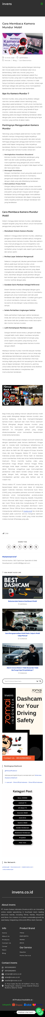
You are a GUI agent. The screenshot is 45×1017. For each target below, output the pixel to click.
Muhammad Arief (9, 556)
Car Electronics (25, 60)
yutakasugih (5, 867)
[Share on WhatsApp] (9, 547)
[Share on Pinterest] (25, 547)
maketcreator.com (27, 867)
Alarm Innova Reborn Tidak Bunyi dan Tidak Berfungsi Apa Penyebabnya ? (22, 669)
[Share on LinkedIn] (31, 547)
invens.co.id (27, 511)
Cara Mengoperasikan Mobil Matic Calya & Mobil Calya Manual (22, 634)
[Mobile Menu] (42, 4)
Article (7, 60)
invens (7, 4)
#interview (38, 775)
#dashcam (14, 778)
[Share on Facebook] (14, 547)
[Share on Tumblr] (36, 547)
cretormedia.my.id (8, 869)
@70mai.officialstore (11, 771)
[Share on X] (20, 547)
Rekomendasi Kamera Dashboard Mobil (22, 601)
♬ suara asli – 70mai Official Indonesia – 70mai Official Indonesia (23, 782)
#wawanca (8, 778)
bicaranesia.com (15, 867)
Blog (15, 60)
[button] (39, 1010)
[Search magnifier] (40, 681)
